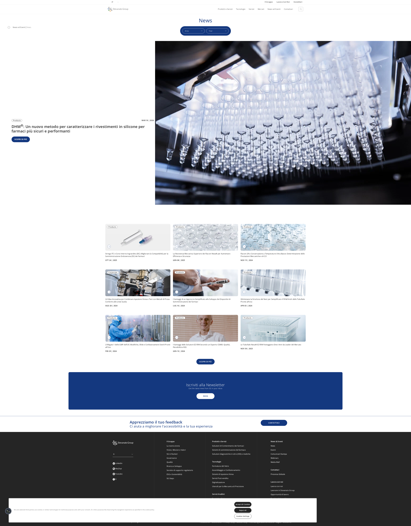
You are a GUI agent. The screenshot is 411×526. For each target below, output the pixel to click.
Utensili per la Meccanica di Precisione (228, 486)
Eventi (273, 450)
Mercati (261, 9)
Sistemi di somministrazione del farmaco (229, 450)
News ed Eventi (274, 9)
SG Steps (170, 478)
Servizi (251, 9)
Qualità (170, 462)
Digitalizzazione (218, 482)
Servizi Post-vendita (220, 478)
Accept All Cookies (243, 504)
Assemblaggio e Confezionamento (226, 470)
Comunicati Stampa (279, 454)
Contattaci (288, 9)
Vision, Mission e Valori (176, 450)
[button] (8, 511)
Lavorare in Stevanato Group (283, 490)
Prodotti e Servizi (225, 9)
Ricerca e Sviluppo (174, 466)
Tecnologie (240, 9)
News (273, 446)
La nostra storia (173, 446)
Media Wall (275, 462)
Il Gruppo (269, 2)
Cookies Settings (242, 516)
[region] (163, 510)
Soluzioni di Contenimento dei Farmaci (228, 446)
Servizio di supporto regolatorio (180, 470)
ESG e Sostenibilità (174, 474)
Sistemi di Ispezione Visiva (223, 474)
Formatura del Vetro (220, 466)
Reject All (242, 510)
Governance (172, 458)
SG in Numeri (172, 454)
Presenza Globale (278, 474)
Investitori (298, 2)
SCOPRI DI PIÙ (20, 139)
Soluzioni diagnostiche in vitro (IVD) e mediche (231, 454)
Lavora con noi (283, 2)
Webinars (275, 458)
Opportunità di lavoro (280, 494)
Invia (205, 396)
